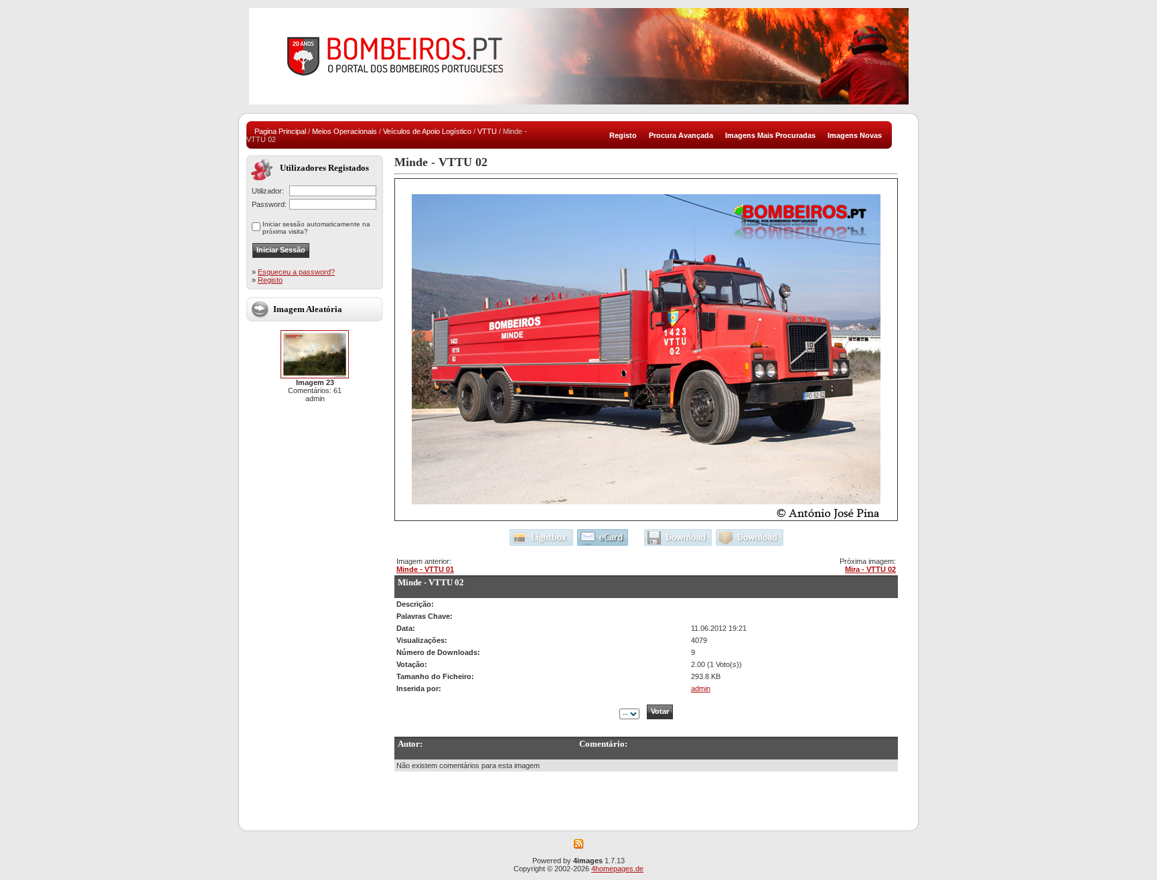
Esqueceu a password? (296, 272)
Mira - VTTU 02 (870, 569)
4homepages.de (617, 869)
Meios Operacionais (344, 131)
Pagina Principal (280, 131)
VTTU (487, 131)
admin (700, 688)
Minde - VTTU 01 (425, 569)
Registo (270, 280)
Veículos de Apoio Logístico (427, 131)
